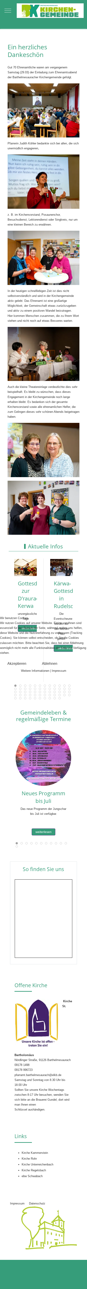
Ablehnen (49, 663)
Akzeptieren (16, 663)
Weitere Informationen (35, 670)
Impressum (59, 670)
